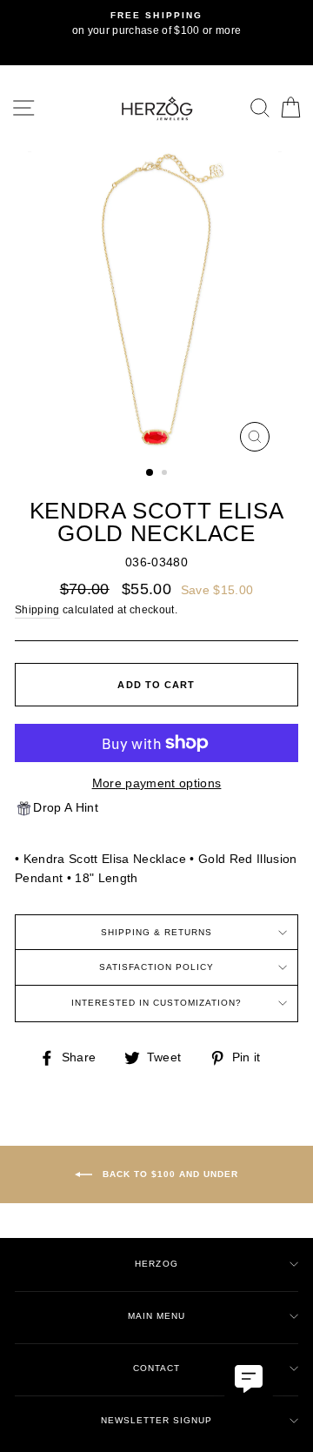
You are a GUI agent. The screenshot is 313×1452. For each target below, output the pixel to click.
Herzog (156, 1263)
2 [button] (166, 474)
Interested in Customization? (157, 1002)
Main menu (156, 1316)
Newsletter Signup (156, 1420)
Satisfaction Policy (156, 967)
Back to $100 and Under (168, 1173)
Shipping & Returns (156, 932)
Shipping (37, 610)
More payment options (157, 783)
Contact (156, 1368)
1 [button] (150, 473)
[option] (156, 24)
